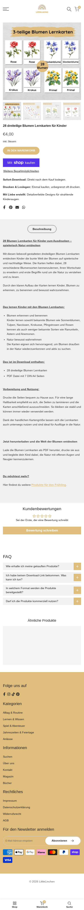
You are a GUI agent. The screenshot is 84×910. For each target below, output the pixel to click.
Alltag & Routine (13, 712)
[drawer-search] (69, 9)
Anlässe (8, 739)
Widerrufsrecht (12, 813)
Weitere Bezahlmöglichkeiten (21, 171)
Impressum (10, 800)
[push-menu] (6, 9)
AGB (6, 820)
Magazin (8, 776)
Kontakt (7, 769)
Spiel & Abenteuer (14, 725)
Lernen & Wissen (13, 719)
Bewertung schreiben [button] (42, 530)
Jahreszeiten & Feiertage (18, 732)
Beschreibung (42, 229)
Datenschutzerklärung (16, 807)
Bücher (7, 783)
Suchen (7, 756)
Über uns (8, 763)
